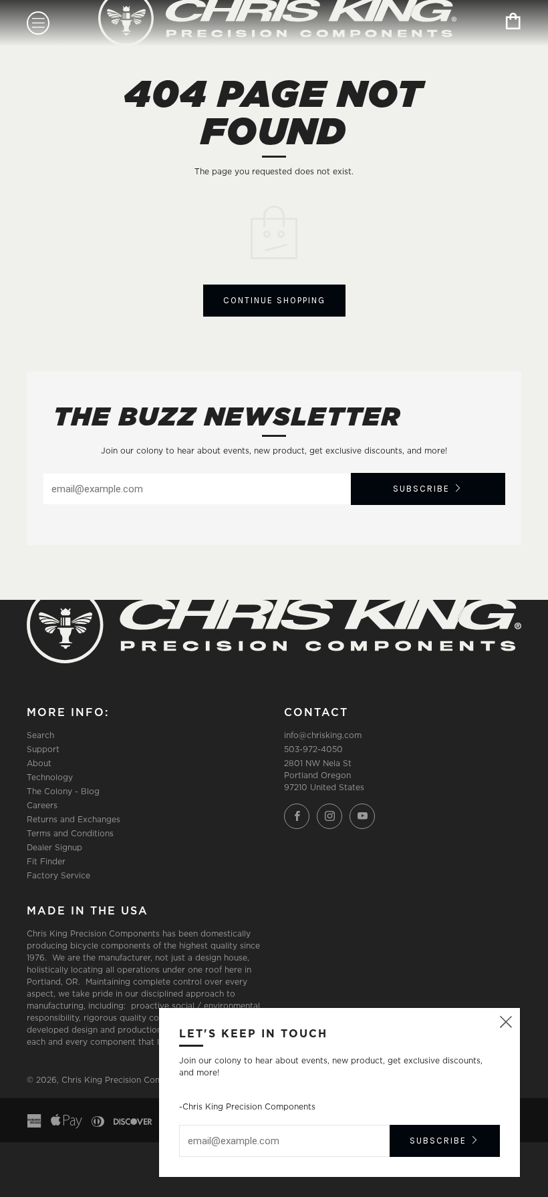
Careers (42, 805)
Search (40, 735)
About (39, 763)
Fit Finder (46, 861)
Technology (50, 777)
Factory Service (58, 875)
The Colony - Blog (63, 791)
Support (43, 749)
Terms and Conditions (70, 833)
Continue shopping (274, 300)
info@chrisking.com (323, 735)
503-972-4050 (313, 749)
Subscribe (421, 489)
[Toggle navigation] (38, 23)
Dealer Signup (54, 847)
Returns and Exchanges (73, 819)
